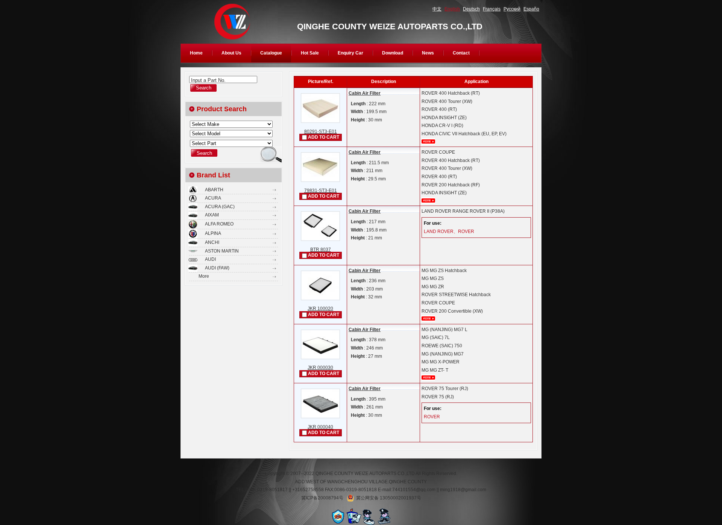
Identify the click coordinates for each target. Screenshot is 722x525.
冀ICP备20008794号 (322, 498)
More (204, 276)
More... (428, 141)
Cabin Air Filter (365, 93)
